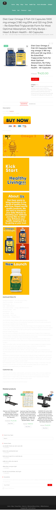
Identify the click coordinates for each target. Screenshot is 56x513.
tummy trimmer (38, 93)
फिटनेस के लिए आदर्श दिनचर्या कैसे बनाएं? (10, 451)
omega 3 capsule (47, 89)
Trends (14, 10)
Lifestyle (50, 4)
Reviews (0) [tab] (32, 103)
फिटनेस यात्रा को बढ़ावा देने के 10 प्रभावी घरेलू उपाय (12, 456)
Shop (21, 4)
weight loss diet (46, 93)
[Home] (3, 34)
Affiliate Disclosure (45, 506)
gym (32, 88)
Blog (17, 4)
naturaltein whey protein (37, 89)
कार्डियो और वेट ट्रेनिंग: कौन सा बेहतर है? (10, 461)
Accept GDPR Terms (9, 488)
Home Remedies (41, 4)
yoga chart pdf (37, 94)
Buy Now (35, 79)
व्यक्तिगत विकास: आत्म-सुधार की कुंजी (9, 466)
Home (13, 4)
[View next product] (52, 43)
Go (50, 484)
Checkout (23, 10)
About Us (24, 506)
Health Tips (32, 4)
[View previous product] (50, 43)
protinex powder (35, 91)
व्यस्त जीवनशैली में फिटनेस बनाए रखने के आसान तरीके (12, 446)
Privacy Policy (18, 506)
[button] (27, 46)
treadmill (41, 91)
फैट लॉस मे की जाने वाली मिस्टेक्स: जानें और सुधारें (12, 471)
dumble (36, 86)
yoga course (44, 94)
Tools (26, 4)
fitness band (49, 86)
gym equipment (38, 88)
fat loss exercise (42, 86)
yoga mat (50, 94)
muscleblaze (45, 88)
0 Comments (6, 447)
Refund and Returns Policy (33, 506)
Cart (18, 10)
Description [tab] (24, 103)
